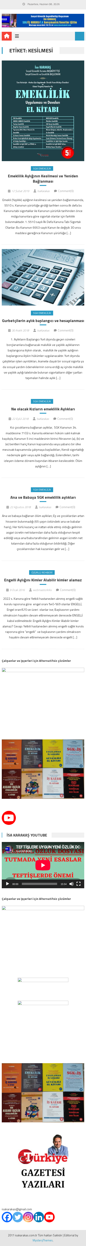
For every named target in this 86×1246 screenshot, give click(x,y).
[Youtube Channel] (9, 818)
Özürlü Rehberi (41, 572)
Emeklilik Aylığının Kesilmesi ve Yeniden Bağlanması (43, 178)
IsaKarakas (43, 191)
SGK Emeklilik (42, 168)
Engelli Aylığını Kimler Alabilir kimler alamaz (43, 579)
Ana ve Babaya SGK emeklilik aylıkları (43, 497)
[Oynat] (7, 884)
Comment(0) (66, 191)
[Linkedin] (39, 1217)
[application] (43, 865)
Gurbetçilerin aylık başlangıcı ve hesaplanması (43, 320)
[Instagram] (28, 1217)
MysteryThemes (43, 1240)
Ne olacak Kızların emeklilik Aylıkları (43, 408)
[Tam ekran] (78, 884)
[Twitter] (17, 1217)
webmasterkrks (42, 590)
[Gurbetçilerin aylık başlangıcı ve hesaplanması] (43, 277)
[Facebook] (7, 1217)
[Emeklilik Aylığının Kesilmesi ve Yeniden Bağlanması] (43, 111)
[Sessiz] (71, 884)
